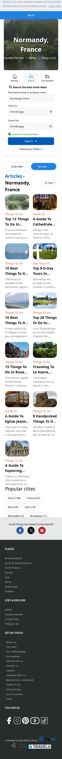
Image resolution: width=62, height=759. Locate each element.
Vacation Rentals (14, 58)
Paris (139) (14, 498)
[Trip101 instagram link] (17, 721)
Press (9, 698)
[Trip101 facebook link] (9, 721)
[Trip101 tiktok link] (44, 721)
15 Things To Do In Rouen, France (16, 372)
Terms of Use (13, 684)
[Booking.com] (38, 149)
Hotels (32, 58)
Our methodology (16, 651)
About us (11, 642)
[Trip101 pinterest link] (25, 721)
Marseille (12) (16, 516)
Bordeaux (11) (38, 516)
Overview (17, 166)
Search (29, 141)
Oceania (9, 591)
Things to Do (48, 58)
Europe (9, 572)
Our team (11, 646)
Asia (7, 577)
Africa (8, 581)
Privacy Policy (13, 689)
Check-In (12, 105)
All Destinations (13, 558)
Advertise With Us (15, 675)
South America (13, 567)
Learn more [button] (54, 6)
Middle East (11, 586)
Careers (10, 670)
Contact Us (12, 665)
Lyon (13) (30, 507)
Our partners (13, 656)
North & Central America (18, 563)
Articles (42, 166)
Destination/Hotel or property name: (27, 92)
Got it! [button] (31, 15)
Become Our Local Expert (20, 679)
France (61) (33, 498)
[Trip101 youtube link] (35, 720)
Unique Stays (12, 619)
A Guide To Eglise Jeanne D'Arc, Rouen (16, 421)
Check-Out (13, 120)
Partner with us (14, 661)
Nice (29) (13, 507)
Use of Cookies (14, 694)
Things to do (12, 623)
